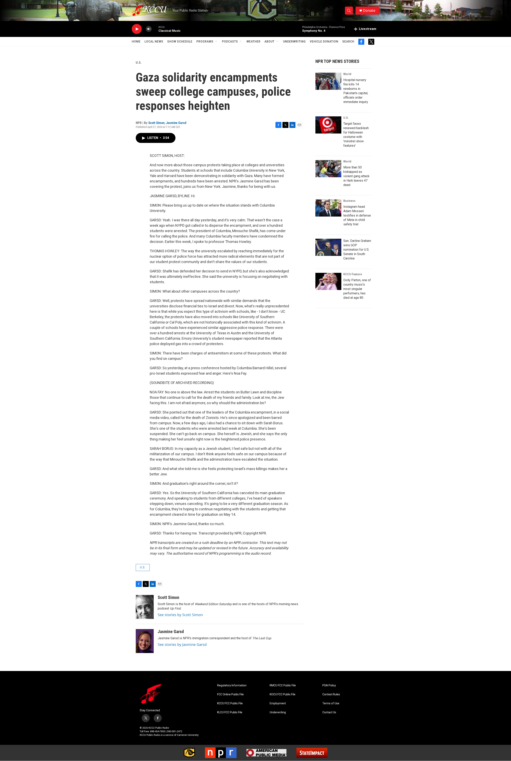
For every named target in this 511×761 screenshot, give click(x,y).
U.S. (139, 62)
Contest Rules (331, 694)
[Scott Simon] (145, 607)
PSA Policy (329, 685)
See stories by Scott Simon (180, 614)
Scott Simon (156, 123)
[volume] (148, 29)
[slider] (155, 29)
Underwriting (294, 41)
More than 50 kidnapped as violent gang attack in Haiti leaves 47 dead (356, 176)
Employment (278, 703)
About (269, 41)
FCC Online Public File (230, 694)
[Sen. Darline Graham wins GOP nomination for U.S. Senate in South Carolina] (328, 247)
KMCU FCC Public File (283, 685)
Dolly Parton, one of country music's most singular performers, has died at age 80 (357, 289)
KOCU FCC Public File (282, 694)
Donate (369, 10)
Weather (253, 41)
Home (136, 41)
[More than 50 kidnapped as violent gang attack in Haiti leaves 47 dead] (328, 168)
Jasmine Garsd (176, 123)
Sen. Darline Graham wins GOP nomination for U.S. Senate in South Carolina (357, 249)
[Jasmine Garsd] (145, 641)
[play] (137, 29)
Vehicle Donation (324, 41)
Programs (204, 41)
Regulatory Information (232, 685)
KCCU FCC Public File (230, 703)
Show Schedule (179, 41)
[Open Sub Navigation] (216, 41)
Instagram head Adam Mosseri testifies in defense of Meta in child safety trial (357, 215)
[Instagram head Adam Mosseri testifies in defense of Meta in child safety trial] (328, 208)
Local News (154, 41)
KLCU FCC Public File (229, 712)
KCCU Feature (352, 274)
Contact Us (329, 712)
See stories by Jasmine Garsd (182, 644)
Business (349, 200)
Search (348, 41)
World (347, 74)
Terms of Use (330, 703)
